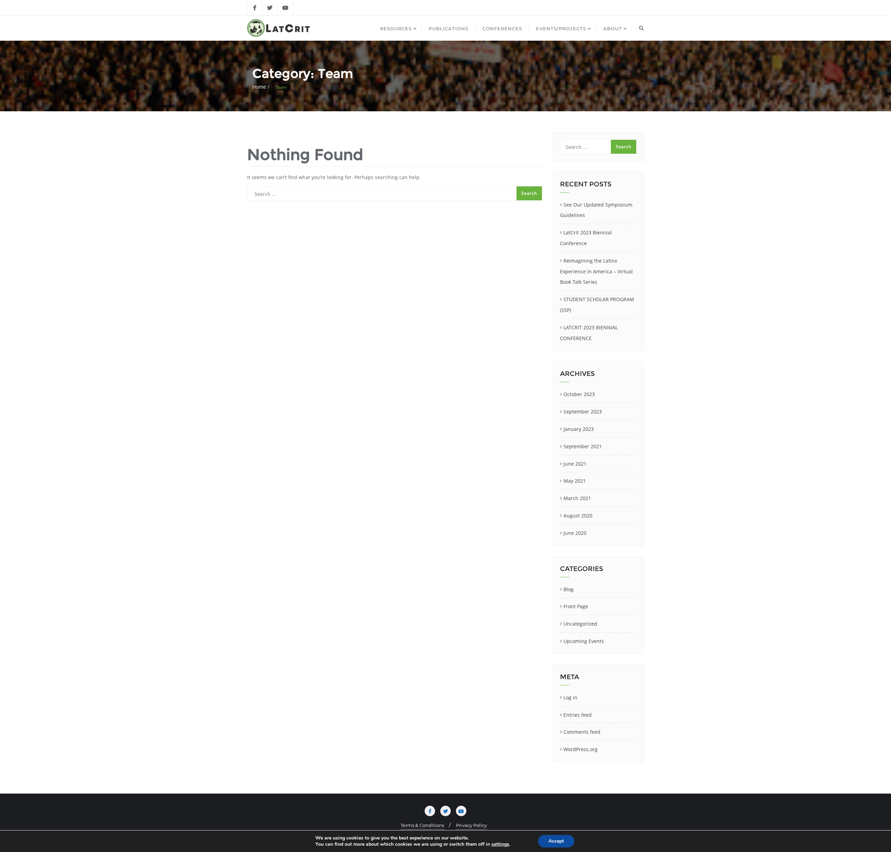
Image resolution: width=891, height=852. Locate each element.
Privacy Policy (471, 825)
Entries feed (577, 715)
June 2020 (574, 533)
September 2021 (582, 446)
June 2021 (574, 463)
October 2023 (579, 394)
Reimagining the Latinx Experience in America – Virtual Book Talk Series (596, 271)
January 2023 (578, 429)
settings (500, 844)
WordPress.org (580, 749)
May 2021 (574, 480)
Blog (568, 589)
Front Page (575, 606)
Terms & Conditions (422, 825)
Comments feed (581, 732)
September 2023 (582, 411)
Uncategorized (580, 623)
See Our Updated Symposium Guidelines (596, 210)
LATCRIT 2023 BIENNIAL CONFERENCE (589, 332)
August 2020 (577, 515)
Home (259, 86)
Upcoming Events (583, 641)
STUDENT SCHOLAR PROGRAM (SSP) (597, 304)
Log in (570, 697)
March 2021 (577, 498)
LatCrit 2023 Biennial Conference (586, 238)
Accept (556, 841)
